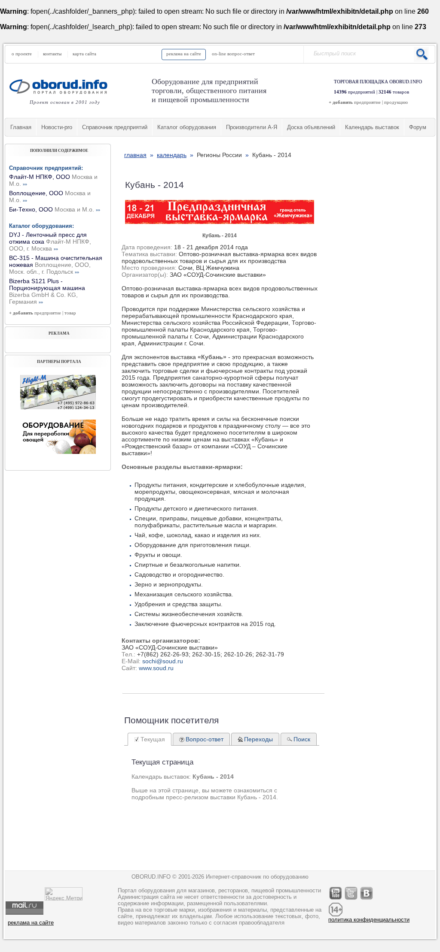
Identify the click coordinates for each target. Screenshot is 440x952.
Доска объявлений (311, 127)
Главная (20, 127)
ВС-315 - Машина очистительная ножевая (55, 264)
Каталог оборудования (186, 127)
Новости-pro (56, 127)
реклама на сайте (183, 53)
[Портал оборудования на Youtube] (336, 899)
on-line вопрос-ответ (233, 53)
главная (135, 154)
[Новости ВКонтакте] (367, 899)
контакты (52, 53)
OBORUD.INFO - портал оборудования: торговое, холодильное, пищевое (61, 86)
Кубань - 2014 (219, 236)
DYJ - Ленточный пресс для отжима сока (50, 241)
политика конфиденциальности (368, 919)
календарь (171, 154)
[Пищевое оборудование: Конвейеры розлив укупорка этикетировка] (58, 407)
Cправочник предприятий (114, 127)
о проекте (22, 53)
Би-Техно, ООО (54, 209)
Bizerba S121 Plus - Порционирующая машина (47, 291)
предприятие (367, 102)
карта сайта (84, 53)
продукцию (396, 102)
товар (70, 312)
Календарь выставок (372, 127)
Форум (417, 127)
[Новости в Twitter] (351, 899)
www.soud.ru (156, 668)
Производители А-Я (251, 127)
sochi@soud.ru (162, 661)
